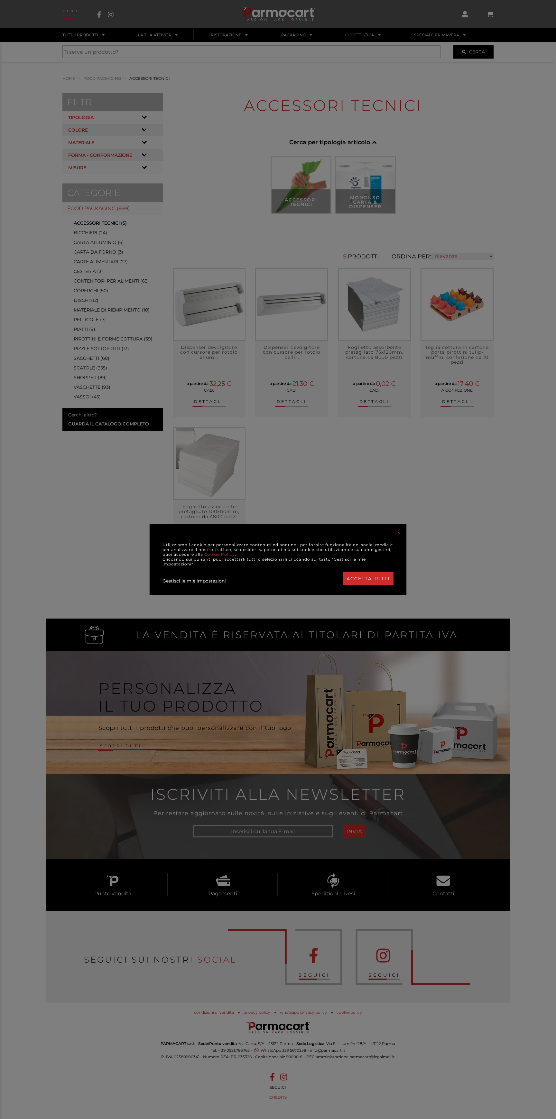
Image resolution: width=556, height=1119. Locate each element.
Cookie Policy (219, 554)
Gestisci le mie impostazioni (194, 581)
